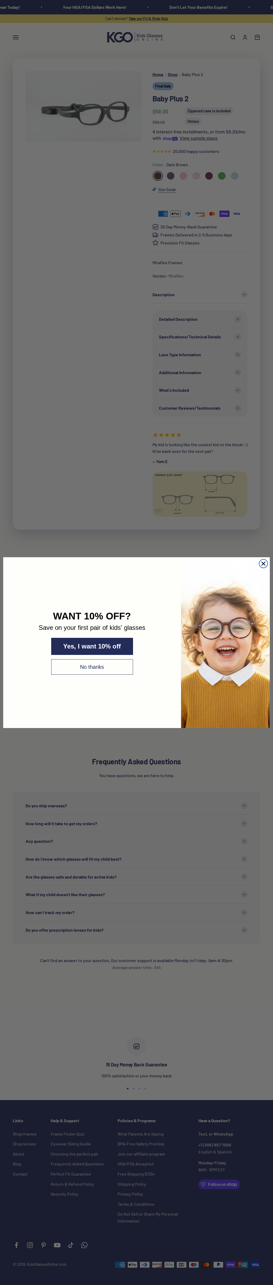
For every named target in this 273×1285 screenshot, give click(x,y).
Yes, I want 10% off (92, 646)
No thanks (92, 667)
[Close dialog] (263, 563)
